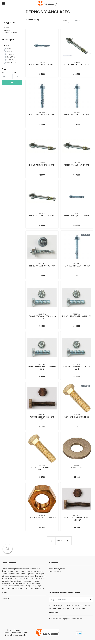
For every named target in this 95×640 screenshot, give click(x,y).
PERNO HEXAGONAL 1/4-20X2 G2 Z (76, 317)
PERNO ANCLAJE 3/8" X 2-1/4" (42, 266)
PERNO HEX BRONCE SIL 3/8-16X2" (42, 418)
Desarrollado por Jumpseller (15, 635)
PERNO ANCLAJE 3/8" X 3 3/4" (42, 165)
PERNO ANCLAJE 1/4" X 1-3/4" (77, 165)
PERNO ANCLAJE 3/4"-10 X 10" (77, 266)
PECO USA (10, 63)
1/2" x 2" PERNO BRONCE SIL (76, 417)
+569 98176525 (55, 572)
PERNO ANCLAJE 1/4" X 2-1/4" (42, 215)
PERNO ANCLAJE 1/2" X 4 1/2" (42, 64)
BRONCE (7, 28)
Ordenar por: (66, 21)
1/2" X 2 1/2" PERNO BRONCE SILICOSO (42, 468)
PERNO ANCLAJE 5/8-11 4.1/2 (76, 64)
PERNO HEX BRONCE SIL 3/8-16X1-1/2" (76, 518)
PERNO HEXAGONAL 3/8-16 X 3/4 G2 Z (42, 317)
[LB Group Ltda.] (47, 3)
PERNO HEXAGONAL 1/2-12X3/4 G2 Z (42, 367)
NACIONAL (10, 60)
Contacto (5, 598)
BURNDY (9, 49)
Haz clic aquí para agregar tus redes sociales (65, 619)
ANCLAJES (7, 30)
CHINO (8, 51)
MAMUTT (9, 57)
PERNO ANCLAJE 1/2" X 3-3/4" (77, 215)
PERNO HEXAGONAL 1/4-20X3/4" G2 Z (76, 367)
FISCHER (9, 54)
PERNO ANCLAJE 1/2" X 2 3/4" (42, 114)
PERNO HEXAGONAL (10, 32)
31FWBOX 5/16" (77, 467)
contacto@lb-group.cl (57, 569)
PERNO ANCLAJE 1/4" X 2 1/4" (76, 114)
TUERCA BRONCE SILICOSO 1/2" (42, 517)
